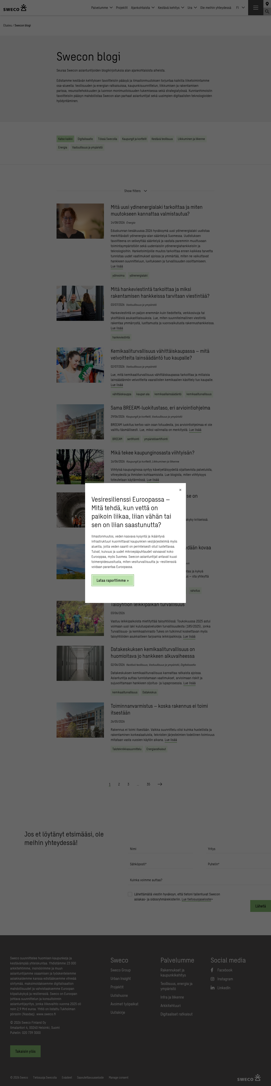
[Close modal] (180, 489)
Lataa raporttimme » (113, 580)
